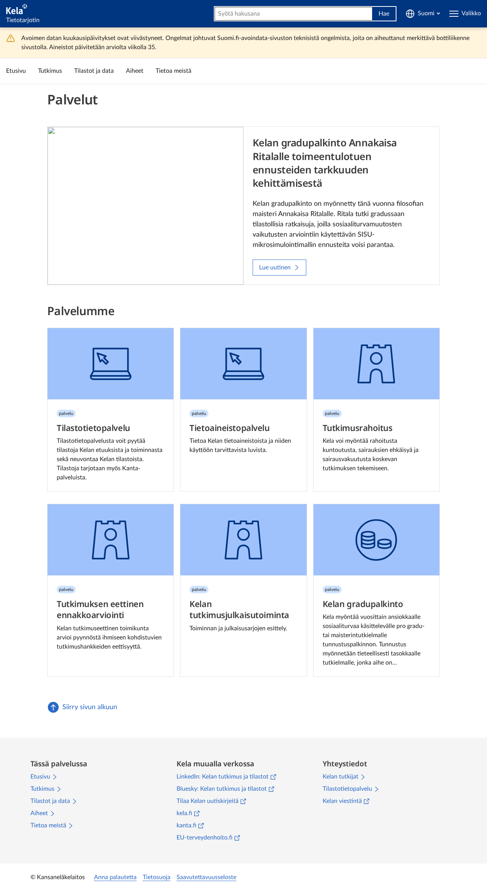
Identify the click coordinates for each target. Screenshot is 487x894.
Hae (384, 14)
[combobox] (293, 14)
